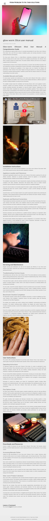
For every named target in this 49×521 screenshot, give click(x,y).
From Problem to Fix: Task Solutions (24, 2)
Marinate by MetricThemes (18, 519)
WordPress (34, 519)
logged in (11, 507)
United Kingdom (6, 43)
